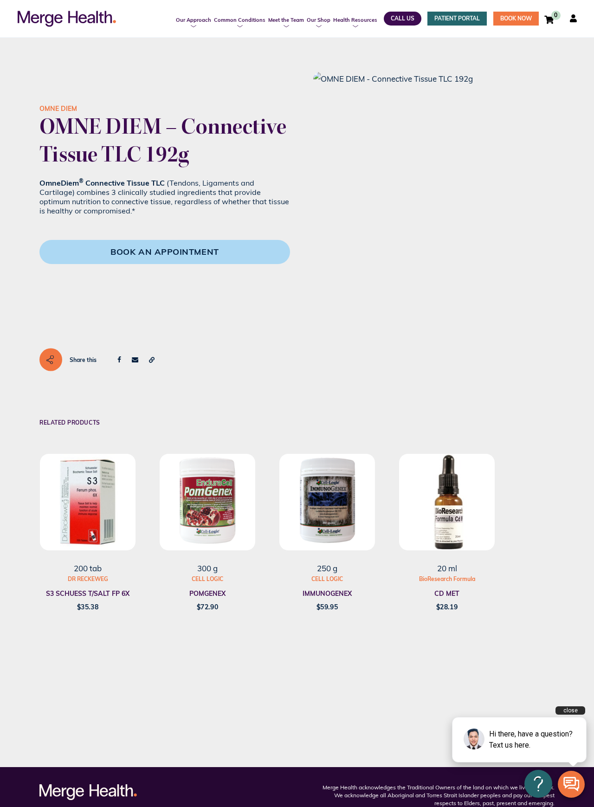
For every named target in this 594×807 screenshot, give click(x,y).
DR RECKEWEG (88, 578)
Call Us (402, 18)
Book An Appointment (164, 251)
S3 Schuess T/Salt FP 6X (87, 593)
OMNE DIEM (58, 108)
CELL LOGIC (207, 578)
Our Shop (318, 20)
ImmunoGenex (327, 593)
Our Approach (193, 20)
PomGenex (207, 593)
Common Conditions (239, 20)
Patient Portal (457, 18)
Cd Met (446, 593)
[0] (549, 19)
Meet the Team (286, 20)
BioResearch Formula (447, 578)
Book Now (516, 18)
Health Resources (355, 20)
